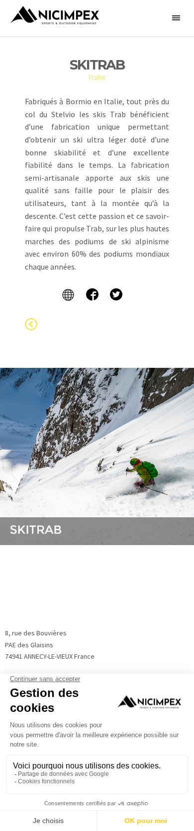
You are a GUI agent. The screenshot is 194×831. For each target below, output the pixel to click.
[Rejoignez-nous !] (97, 294)
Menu (176, 18)
